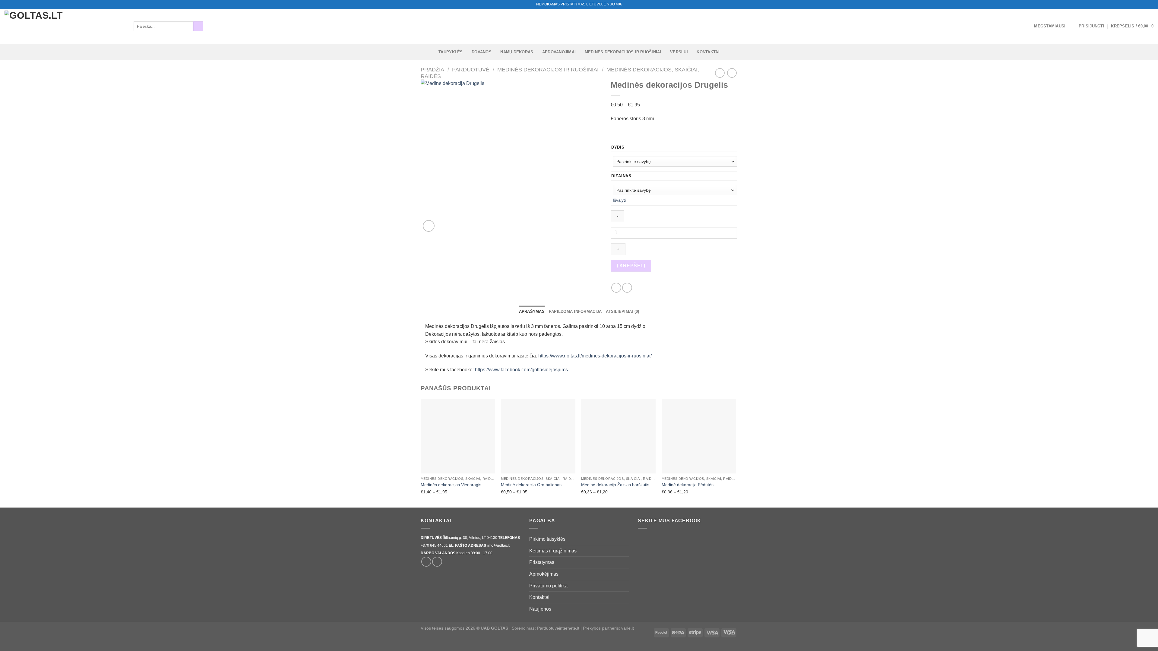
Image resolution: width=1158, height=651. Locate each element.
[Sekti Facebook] (1139, 4)
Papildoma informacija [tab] (575, 311)
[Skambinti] (1150, 4)
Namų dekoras (516, 52)
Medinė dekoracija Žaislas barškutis (615, 484)
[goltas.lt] (65, 26)
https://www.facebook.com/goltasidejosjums (521, 369)
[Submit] (198, 26)
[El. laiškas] (1145, 4)
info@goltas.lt (498, 545)
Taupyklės (450, 52)
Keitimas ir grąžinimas (553, 550)
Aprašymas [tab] (532, 311)
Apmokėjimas (543, 574)
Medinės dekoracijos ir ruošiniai (623, 52)
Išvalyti (619, 200)
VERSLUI (679, 52)
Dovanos (482, 52)
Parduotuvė (470, 69)
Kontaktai (708, 52)
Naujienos (540, 609)
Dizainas (621, 176)
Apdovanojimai (559, 52)
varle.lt (627, 628)
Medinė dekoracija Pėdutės (687, 484)
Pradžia (432, 69)
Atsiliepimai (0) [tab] (622, 311)
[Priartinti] (429, 226)
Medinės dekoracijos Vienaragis (451, 484)
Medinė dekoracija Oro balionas (531, 484)
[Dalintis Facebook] (616, 288)
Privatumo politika (548, 585)
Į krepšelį (631, 265)
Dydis (618, 147)
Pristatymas (541, 562)
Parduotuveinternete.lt (558, 628)
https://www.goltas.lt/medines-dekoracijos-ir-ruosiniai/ (595, 355)
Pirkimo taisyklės (547, 539)
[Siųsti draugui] (627, 288)
